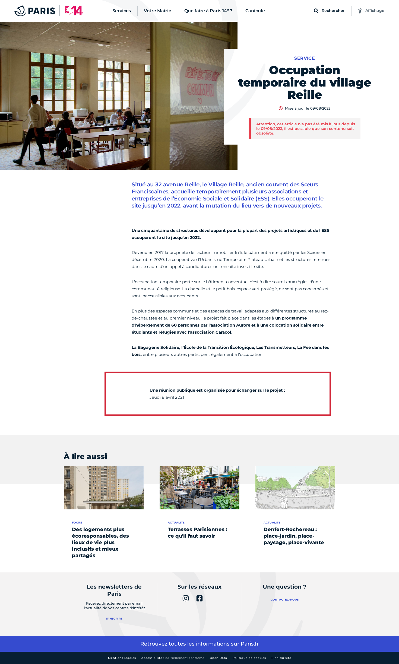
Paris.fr (250, 644)
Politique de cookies (249, 658)
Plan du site (281, 658)
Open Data (218, 658)
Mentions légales (122, 658)
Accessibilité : (172, 658)
